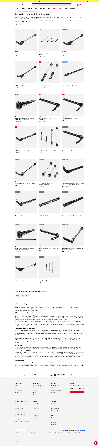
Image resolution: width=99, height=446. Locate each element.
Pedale (52, 417)
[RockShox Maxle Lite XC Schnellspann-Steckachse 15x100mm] (26, 202)
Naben (17, 295)
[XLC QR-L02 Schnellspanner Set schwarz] (49, 72)
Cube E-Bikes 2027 (37, 413)
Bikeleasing (35, 394)
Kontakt (16, 392)
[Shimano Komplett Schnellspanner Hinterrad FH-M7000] (26, 170)
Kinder (49, 8)
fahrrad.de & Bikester (20, 441)
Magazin (53, 392)
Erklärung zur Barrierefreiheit (21, 419)
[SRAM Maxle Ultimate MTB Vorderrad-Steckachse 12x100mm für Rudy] (73, 137)
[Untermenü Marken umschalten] (62, 8)
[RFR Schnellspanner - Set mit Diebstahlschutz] (49, 137)
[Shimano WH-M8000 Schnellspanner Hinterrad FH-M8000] (26, 40)
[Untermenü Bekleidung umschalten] (45, 8)
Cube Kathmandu (55, 406)
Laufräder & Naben (25, 11)
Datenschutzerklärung (19, 408)
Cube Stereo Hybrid (55, 410)
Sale (54, 8)
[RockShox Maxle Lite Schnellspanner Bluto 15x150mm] (49, 235)
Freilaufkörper (25, 295)
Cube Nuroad (54, 403)
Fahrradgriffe (54, 422)
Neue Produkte (36, 403)
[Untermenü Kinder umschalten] (51, 8)
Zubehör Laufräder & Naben (33, 11)
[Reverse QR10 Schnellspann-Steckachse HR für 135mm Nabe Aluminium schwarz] (73, 235)
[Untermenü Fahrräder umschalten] (26, 8)
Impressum (17, 416)
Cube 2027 (35, 410)
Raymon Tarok (54, 413)
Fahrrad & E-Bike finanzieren (39, 397)
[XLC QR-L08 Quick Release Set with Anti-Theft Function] (49, 40)
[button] (80, 4)
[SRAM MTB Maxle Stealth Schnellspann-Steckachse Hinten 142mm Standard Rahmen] (26, 105)
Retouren (35, 392)
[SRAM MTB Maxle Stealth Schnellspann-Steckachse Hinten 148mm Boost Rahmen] (26, 235)
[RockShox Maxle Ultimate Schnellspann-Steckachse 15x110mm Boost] (49, 105)
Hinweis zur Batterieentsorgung (22, 421)
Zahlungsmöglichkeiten (38, 387)
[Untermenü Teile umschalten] (38, 8)
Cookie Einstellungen (19, 410)
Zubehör (30, 8)
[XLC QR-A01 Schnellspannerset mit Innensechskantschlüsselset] (49, 170)
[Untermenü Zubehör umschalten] (33, 8)
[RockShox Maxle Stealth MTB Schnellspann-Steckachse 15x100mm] (49, 202)
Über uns (17, 385)
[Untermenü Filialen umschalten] (68, 8)
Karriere (16, 387)
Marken (59, 8)
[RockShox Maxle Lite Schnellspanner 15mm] (73, 105)
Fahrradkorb (54, 420)
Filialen (65, 8)
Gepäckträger (54, 424)
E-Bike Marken (36, 415)
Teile (36, 8)
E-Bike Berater (54, 387)
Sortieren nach (18, 24)
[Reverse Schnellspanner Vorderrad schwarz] (26, 267)
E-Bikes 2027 (36, 408)
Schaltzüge (28, 350)
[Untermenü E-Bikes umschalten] (19, 8)
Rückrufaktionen (18, 423)
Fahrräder (23, 8)
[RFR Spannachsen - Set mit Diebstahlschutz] (49, 267)
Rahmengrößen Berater (56, 390)
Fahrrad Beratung (55, 385)
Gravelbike (53, 415)
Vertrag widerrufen (19, 403)
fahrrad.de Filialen (19, 390)
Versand (35, 390)
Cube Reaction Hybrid (56, 408)
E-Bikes (16, 8)
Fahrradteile (19, 11)
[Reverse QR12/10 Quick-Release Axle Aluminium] (26, 137)
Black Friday (35, 417)
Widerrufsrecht (18, 406)
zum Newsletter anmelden (77, 392)
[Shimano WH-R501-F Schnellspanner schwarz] (73, 40)
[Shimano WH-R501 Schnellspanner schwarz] (26, 72)
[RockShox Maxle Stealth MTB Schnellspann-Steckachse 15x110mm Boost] (73, 202)
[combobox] (51, 4)
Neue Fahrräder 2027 (37, 406)
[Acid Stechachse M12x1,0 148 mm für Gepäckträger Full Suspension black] (73, 72)
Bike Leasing (73, 8)
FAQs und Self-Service (38, 385)
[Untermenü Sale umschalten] (56, 8)
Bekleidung (42, 8)
